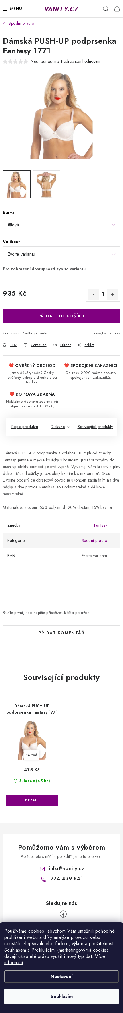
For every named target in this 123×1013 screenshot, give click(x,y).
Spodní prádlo (94, 540)
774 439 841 (67, 878)
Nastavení (62, 976)
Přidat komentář (62, 633)
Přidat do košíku (61, 316)
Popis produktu (24, 427)
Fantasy (114, 333)
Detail (32, 800)
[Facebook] (63, 914)
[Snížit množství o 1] (93, 294)
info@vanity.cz (66, 868)
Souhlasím (62, 996)
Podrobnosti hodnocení (80, 61)
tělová (32, 755)
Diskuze (58, 427)
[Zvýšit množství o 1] (112, 294)
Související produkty (95, 427)
